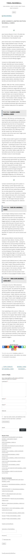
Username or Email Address (8, 529)
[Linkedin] (10, 347)
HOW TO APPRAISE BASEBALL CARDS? (10, 454)
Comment (5, 381)
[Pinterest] (15, 347)
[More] (15, 349)
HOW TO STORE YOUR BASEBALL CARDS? (11, 461)
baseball (7, 355)
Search (3, 427)
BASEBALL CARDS (17, 353)
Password (4, 535)
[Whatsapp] (13, 347)
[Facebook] (3, 347)
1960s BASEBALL (14, 3)
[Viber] (12, 349)
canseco (11, 355)
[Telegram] (22, 347)
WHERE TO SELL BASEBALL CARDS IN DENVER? (12, 451)
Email (4, 404)
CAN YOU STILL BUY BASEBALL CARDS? (11, 464)
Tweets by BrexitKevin (7, 524)
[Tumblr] (20, 347)
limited (24, 355)
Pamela (3, 515)
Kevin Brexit (13, 357)
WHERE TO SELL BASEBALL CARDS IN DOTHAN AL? (13, 457)
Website (4, 411)
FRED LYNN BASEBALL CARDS (14, 515)
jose (21, 355)
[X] (6, 347)
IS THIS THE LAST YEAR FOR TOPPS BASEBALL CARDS (14, 468)
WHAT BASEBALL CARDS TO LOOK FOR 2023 (12, 471)
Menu (14, 12)
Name (4, 398)
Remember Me (6, 539)
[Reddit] (8, 347)
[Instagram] (17, 347)
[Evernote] (24, 347)
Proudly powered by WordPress (8, 553)
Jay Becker (4, 479)
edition (18, 355)
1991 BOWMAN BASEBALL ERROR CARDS (15, 513)
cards (15, 355)
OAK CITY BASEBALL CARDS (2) (9, 442)
